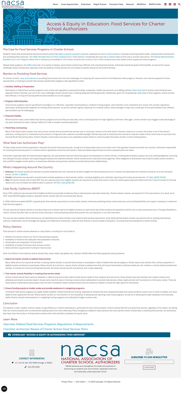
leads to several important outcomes (73, 54)
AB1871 (29, 201)
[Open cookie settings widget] (4, 389)
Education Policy (116, 4)
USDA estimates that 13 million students (49, 57)
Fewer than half (138, 90)
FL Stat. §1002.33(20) (156, 177)
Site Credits (80, 382)
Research (130, 4)
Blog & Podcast (100, 4)
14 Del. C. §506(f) (19, 174)
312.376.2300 (34, 367)
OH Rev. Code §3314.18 (64, 183)
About (55, 4)
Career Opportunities (69, 4)
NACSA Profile (155, 4)
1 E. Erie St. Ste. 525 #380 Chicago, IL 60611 (33, 363)
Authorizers (86, 4)
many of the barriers (28, 78)
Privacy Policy (67, 382)
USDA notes (32, 65)
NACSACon (141, 4)
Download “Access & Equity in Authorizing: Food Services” (48, 334)
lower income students (110, 54)
